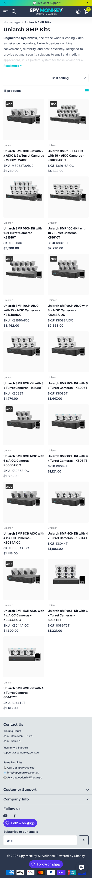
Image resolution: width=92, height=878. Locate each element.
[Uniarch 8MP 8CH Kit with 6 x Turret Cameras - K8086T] (68, 351)
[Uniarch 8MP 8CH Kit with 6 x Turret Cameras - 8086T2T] (68, 579)
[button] (4, 3)
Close (46, 789)
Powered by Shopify (70, 856)
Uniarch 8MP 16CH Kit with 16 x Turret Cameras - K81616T (22, 232)
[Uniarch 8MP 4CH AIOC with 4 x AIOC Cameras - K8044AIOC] (23, 579)
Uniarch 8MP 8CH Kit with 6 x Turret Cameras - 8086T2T (68, 615)
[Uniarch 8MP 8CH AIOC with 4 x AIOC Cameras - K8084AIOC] (23, 502)
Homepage (11, 22)
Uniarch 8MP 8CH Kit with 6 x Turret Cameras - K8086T (68, 385)
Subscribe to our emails (20, 831)
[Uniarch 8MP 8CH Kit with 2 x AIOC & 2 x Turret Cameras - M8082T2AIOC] (23, 119)
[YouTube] (5, 816)
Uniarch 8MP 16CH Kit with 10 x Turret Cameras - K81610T (67, 232)
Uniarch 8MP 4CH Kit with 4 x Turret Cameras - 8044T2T (23, 692)
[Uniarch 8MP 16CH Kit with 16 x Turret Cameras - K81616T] (23, 197)
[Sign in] (78, 11)
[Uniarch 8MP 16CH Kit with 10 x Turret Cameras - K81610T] (68, 197)
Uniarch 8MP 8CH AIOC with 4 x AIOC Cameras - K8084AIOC (23, 538)
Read (11, 65)
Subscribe (84, 840)
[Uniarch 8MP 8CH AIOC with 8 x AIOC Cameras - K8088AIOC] (68, 274)
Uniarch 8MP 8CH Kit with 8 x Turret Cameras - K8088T (23, 385)
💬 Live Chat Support (47, 3)
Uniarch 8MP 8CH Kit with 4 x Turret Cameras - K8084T (68, 458)
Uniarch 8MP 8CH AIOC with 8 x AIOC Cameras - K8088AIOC (68, 310)
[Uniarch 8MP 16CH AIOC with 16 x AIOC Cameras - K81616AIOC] (68, 119)
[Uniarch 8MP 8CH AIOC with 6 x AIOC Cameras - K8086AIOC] (23, 424)
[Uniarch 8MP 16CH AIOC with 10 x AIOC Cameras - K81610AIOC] (23, 274)
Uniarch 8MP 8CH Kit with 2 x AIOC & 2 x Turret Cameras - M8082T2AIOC (23, 155)
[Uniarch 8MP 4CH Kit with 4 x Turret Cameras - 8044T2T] (23, 656)
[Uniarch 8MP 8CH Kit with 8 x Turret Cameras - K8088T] (23, 351)
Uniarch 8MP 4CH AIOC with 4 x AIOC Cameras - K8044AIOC (23, 615)
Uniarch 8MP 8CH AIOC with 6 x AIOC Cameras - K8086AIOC (23, 460)
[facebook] (14, 816)
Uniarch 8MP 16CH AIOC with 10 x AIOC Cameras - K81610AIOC (21, 310)
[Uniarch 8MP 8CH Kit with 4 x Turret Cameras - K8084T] (68, 424)
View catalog (5, 11)
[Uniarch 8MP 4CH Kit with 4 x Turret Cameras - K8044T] (68, 502)
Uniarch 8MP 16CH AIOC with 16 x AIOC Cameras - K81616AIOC (66, 155)
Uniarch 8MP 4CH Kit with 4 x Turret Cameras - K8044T (68, 536)
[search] (14, 11)
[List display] (87, 91)
